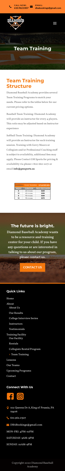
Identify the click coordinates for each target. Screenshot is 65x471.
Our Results (16, 313)
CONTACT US (32, 267)
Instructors (15, 324)
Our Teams (13, 365)
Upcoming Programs (18, 371)
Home (10, 298)
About (10, 304)
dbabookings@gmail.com (48, 7)
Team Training (20, 354)
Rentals (13, 344)
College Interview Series (23, 318)
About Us (14, 308)
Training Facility (16, 335)
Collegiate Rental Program (25, 349)
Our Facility (16, 338)
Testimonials (17, 329)
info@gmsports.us (24, 169)
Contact (11, 376)
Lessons (11, 360)
